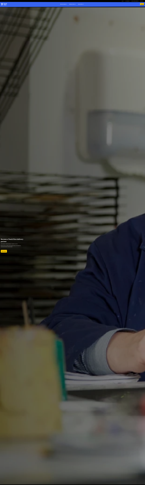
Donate (142, 4)
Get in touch (4, 251)
